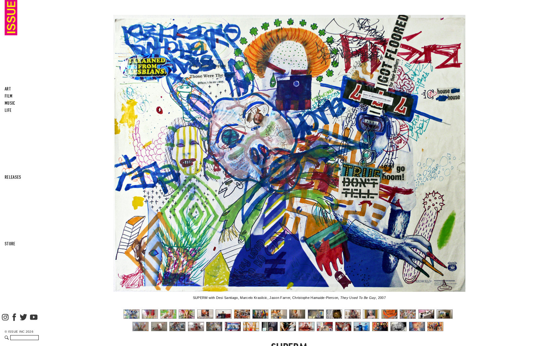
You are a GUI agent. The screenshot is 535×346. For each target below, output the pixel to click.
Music (10, 103)
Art (8, 89)
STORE (10, 244)
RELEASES (13, 177)
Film (8, 96)
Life (8, 110)
